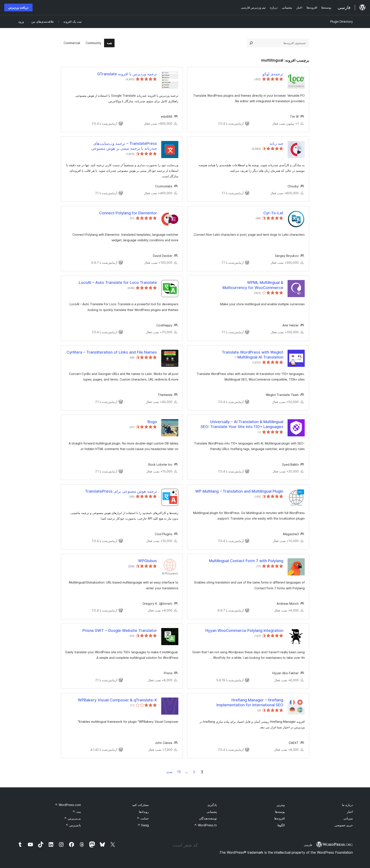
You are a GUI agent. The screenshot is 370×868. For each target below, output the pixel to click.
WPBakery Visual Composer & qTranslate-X (117, 700)
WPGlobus (147, 560)
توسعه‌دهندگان (208, 818)
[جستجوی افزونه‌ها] (251, 43)
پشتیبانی (212, 811)
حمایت (143, 818)
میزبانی (348, 818)
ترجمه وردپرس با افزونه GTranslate (127, 74)
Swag (143, 825)
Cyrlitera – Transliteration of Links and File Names (112, 352)
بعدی (169, 772)
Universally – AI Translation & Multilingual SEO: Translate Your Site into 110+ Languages (242, 424)
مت (77, 811)
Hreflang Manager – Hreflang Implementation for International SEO (249, 702)
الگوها (281, 825)
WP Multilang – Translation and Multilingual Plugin (239, 491)
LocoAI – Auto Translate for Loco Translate (118, 282)
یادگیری (212, 805)
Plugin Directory (341, 21)
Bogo (152, 421)
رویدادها (144, 811)
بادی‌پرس (73, 825)
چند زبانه (276, 143)
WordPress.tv (205, 825)
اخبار (350, 811)
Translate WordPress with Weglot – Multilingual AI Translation (252, 354)
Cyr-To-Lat (273, 213)
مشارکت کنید (140, 805)
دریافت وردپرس (18, 7)
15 (179, 772)
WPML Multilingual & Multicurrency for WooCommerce (252, 285)
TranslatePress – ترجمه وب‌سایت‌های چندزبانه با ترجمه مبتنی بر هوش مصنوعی (124, 146)
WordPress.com (68, 805)
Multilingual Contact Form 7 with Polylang (246, 560)
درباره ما (347, 805)
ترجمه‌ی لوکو (273, 74)
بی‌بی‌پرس (72, 818)
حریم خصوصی (343, 825)
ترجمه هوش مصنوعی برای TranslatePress (121, 491)
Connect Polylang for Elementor (128, 213)
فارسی (308, 845)
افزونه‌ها (279, 818)
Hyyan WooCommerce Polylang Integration (244, 630)
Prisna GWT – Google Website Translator (119, 630)
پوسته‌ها (280, 811)
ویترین (281, 805)
